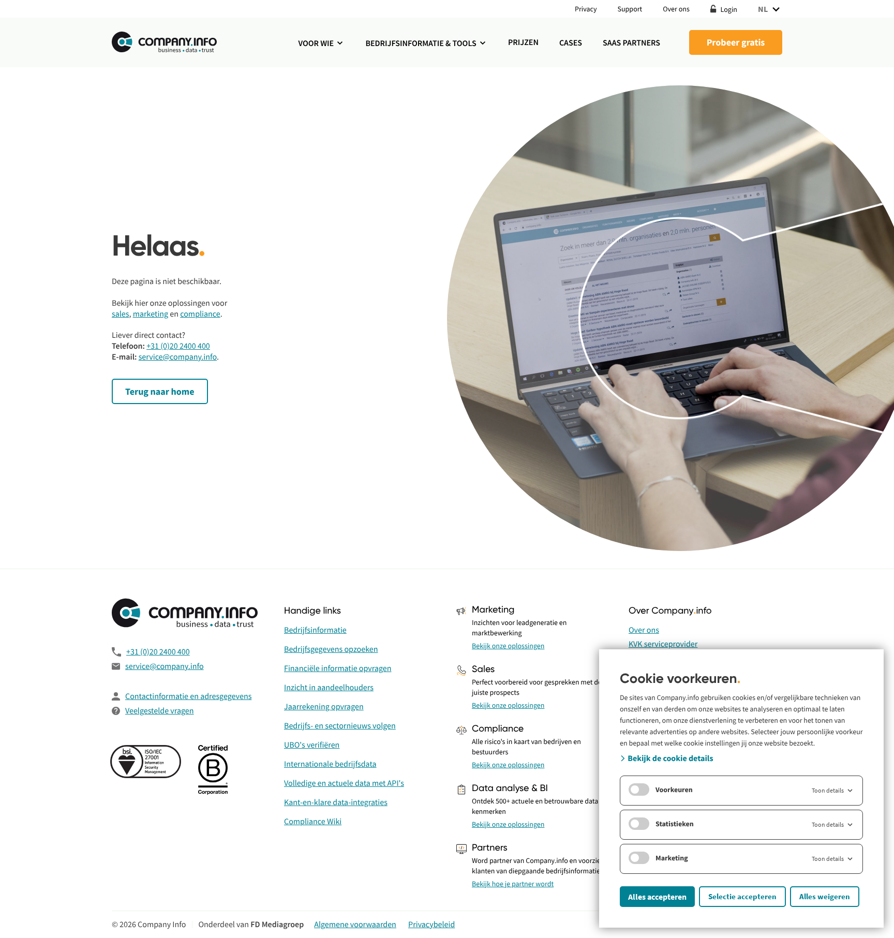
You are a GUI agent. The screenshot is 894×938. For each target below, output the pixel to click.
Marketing (671, 857)
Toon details (828, 790)
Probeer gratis (736, 42)
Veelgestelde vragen (159, 711)
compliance (200, 314)
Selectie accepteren (742, 896)
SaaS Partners (631, 43)
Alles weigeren (824, 896)
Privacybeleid (431, 924)
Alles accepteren (657, 896)
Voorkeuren (674, 789)
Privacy (586, 9)
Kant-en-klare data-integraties (336, 802)
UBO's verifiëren (311, 745)
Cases (570, 43)
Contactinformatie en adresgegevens (188, 696)
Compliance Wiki (312, 821)
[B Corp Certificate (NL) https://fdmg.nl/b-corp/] (214, 771)
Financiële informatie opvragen (338, 668)
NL (763, 9)
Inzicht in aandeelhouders (329, 687)
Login (728, 9)
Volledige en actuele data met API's (344, 783)
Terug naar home (160, 391)
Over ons (676, 9)
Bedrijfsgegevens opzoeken (331, 649)
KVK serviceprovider (663, 644)
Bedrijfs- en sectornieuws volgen (340, 726)
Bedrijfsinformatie (315, 630)
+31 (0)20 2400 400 (178, 346)
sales (120, 314)
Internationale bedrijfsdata (330, 764)
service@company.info (178, 357)
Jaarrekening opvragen (324, 707)
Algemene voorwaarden (355, 924)
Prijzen (523, 42)
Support (630, 9)
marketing (150, 314)
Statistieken (674, 823)
